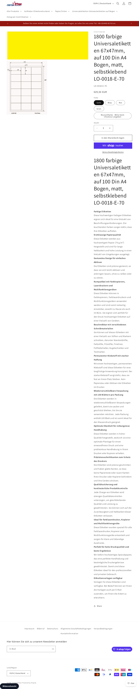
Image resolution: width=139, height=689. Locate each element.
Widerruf (41, 628)
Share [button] (99, 606)
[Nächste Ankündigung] (131, 23)
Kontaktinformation (69, 633)
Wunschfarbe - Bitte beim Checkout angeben (112, 116)
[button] (14, 11)
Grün (99, 109)
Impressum (29, 628)
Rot (120, 102)
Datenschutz (52, 628)
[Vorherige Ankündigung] (8, 23)
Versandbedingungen (103, 628)
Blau (110, 102)
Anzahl (96, 123)
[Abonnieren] (53, 649)
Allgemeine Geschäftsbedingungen (76, 628)
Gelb (99, 102)
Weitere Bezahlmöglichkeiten (113, 152)
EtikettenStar (17, 683)
